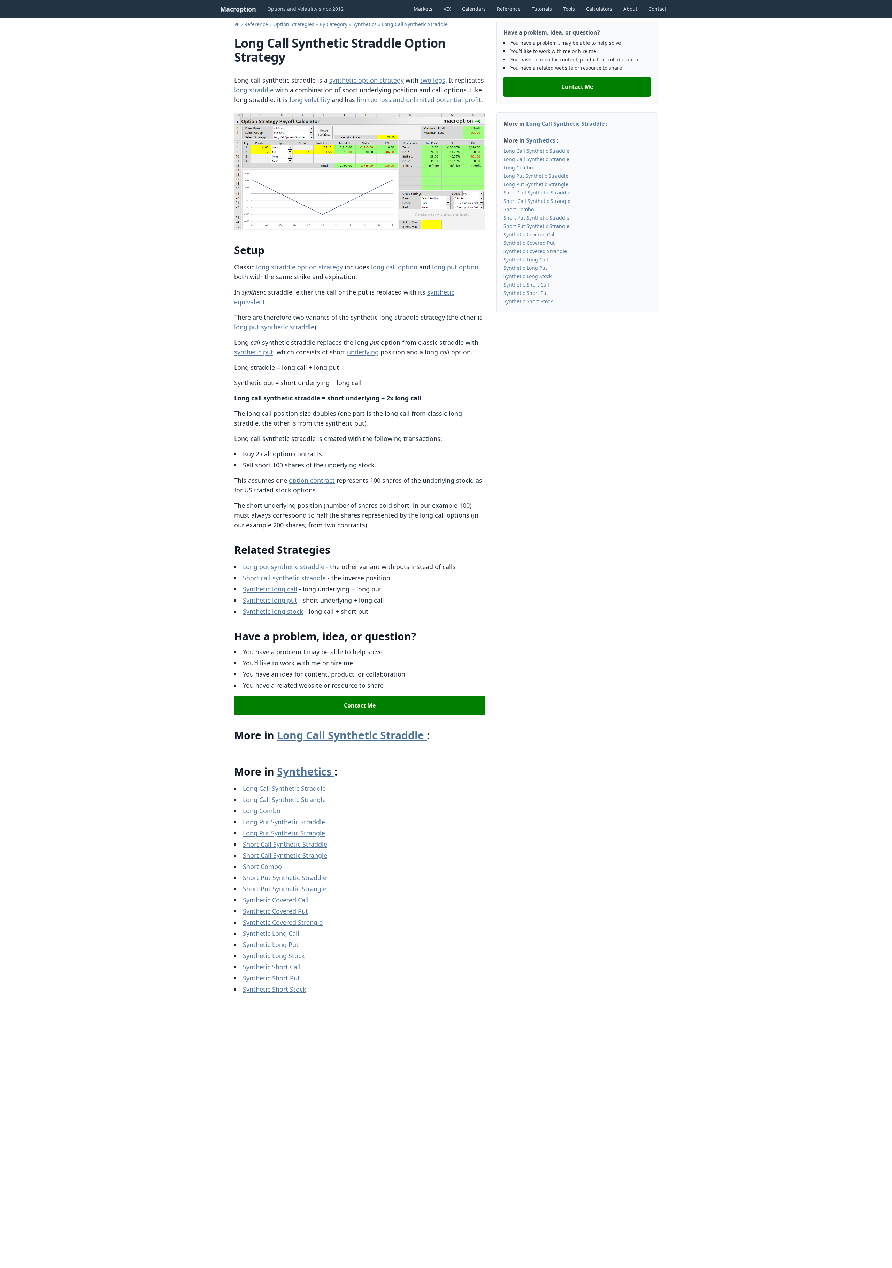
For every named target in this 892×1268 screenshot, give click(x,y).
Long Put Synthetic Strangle (284, 833)
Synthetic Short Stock (274, 989)
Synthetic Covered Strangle (283, 922)
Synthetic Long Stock (274, 956)
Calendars (474, 9)
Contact (657, 9)
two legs (432, 80)
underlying (363, 352)
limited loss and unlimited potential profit (419, 100)
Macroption (238, 9)
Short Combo (262, 866)
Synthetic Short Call (272, 967)
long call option (394, 267)
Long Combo (261, 811)
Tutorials (542, 9)
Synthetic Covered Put (275, 911)
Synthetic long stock (273, 611)
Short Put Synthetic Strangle (284, 889)
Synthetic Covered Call (276, 900)
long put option (455, 267)
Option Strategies (294, 24)
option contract (312, 480)
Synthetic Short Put (271, 978)
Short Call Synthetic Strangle (285, 855)
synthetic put (253, 352)
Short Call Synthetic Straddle (285, 844)
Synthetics (365, 24)
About (630, 9)
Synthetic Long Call (271, 933)
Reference (509, 9)
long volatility (310, 100)
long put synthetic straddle (274, 327)
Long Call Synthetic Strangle (284, 799)
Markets (423, 9)
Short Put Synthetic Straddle (284, 877)
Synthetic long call (270, 589)
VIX (447, 9)
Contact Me (360, 705)
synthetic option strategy (366, 80)
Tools (569, 9)
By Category (334, 24)
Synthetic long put (270, 600)
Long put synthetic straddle (283, 567)
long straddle (254, 90)
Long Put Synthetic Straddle (284, 822)
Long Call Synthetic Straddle (415, 24)
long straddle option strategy (299, 267)
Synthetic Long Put (271, 944)
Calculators (599, 9)
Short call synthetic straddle (284, 578)
